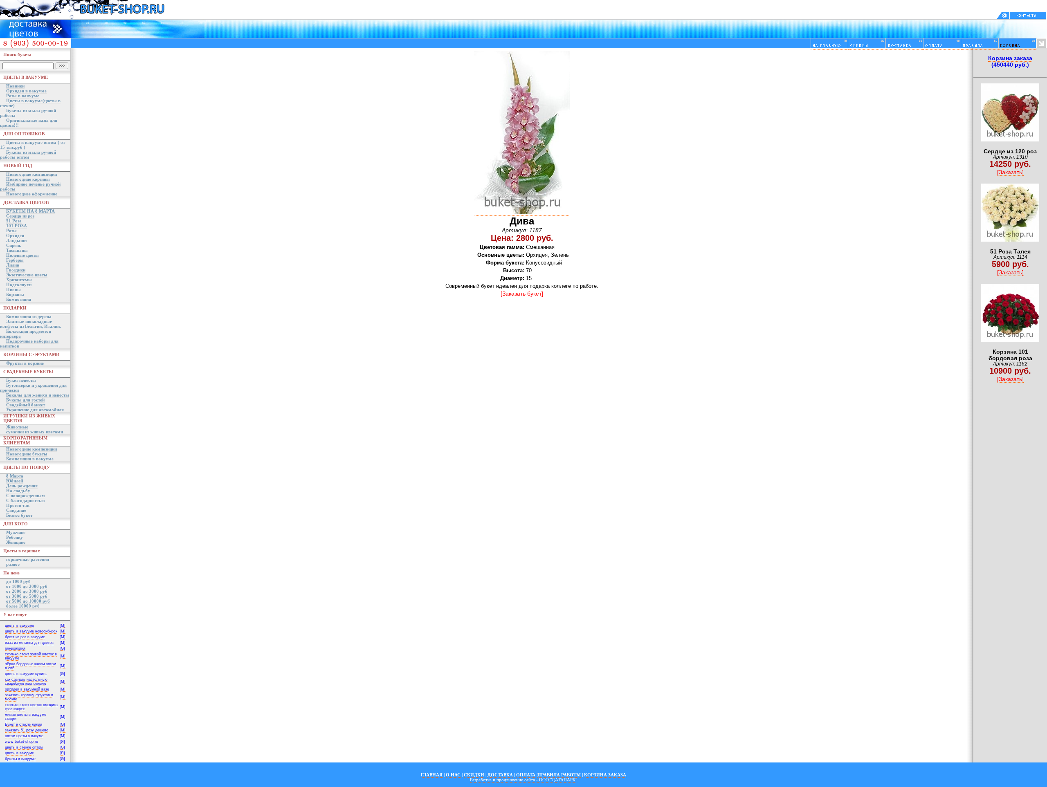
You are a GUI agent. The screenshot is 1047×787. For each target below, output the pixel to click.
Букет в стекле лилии (23, 724)
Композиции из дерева (29, 316)
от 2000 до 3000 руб (26, 591)
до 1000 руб (18, 581)
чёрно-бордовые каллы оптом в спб (30, 666)
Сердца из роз (20, 215)
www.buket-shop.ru (21, 742)
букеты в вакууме (20, 759)
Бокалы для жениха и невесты (37, 394)
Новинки (15, 85)
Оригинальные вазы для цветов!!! (28, 123)
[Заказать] (1010, 172)
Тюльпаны (17, 250)
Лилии (12, 264)
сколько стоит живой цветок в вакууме (31, 656)
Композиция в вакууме (30, 458)
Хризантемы (19, 279)
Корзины (15, 294)
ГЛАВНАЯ (432, 774)
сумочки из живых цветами (34, 431)
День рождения (22, 485)
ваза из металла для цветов (29, 643)
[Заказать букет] (522, 293)
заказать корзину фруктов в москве (29, 697)
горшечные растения (27, 559)
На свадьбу (18, 490)
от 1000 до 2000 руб (26, 586)
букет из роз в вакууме (25, 637)
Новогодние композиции (31, 174)
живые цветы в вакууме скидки (25, 717)
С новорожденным (25, 495)
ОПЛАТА (525, 774)
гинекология (15, 648)
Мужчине (15, 532)
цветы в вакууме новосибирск (31, 631)
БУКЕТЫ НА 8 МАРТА (30, 211)
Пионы (13, 289)
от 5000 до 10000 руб (28, 601)
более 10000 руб (23, 605)
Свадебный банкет (25, 404)
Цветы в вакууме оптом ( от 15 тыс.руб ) (32, 145)
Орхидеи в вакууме (26, 90)
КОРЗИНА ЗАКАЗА (605, 774)
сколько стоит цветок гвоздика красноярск (31, 707)
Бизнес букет (19, 515)
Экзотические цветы (26, 274)
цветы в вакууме (19, 625)
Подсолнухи (18, 284)
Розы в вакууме (22, 95)
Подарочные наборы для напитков (29, 343)
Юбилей (14, 480)
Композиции (18, 299)
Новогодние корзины (28, 179)
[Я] (62, 742)
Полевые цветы (22, 255)
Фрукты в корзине (25, 363)
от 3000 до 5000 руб (26, 596)
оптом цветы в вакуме (24, 736)
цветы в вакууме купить (26, 674)
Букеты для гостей (25, 399)
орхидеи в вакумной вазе (27, 689)
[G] (62, 648)
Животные (17, 426)
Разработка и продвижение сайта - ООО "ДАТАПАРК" (523, 779)
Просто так (17, 505)
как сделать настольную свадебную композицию (26, 681)
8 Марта (14, 475)
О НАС (453, 774)
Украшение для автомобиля (35, 409)
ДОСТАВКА (500, 774)
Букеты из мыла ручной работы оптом (28, 154)
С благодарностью (25, 500)
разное (13, 564)
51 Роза (14, 220)
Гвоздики (15, 269)
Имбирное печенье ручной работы (30, 186)
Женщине (15, 542)
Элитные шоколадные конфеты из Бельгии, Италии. (30, 324)
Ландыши (16, 240)
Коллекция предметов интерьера (25, 334)
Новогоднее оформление (31, 193)
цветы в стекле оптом (24, 747)
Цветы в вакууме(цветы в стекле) (30, 103)
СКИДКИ (474, 774)
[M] (62, 625)
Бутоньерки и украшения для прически (33, 387)
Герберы (15, 260)
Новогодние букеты (26, 453)
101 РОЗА (16, 225)
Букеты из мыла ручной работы (28, 113)
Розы (11, 230)
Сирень (13, 245)
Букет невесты (21, 380)
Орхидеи (15, 235)
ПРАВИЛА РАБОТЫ (559, 774)
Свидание (16, 510)
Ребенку (14, 537)
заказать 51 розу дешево (26, 730)
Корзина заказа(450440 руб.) (1010, 61)
